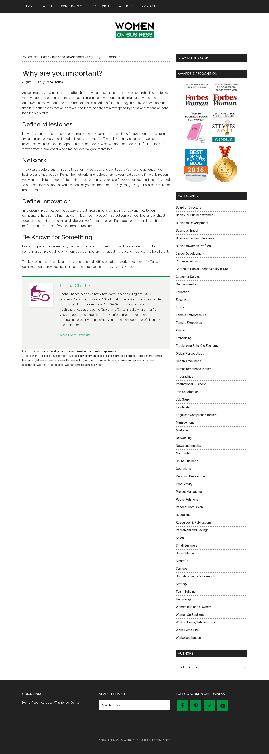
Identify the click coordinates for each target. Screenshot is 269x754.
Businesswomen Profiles (193, 246)
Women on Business (134, 29)
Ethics (180, 307)
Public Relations (187, 499)
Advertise (46, 702)
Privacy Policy (161, 739)
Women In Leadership (50, 364)
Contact (75, 702)
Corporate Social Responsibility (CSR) (202, 269)
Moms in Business (47, 360)
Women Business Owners (100, 360)
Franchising (184, 338)
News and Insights (189, 446)
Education (182, 292)
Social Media (185, 553)
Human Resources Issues (193, 369)
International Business (191, 384)
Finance (181, 330)
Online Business (187, 461)
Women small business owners (84, 364)
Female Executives (189, 323)
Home (26, 702)
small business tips (71, 360)
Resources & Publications (193, 522)
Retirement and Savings (192, 530)
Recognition (184, 515)
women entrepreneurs (132, 360)
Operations (183, 469)
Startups (181, 568)
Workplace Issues (188, 638)
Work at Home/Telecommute (195, 622)
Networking (184, 438)
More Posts (68, 335)
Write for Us (61, 702)
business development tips (85, 355)
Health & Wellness (188, 361)
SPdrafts (182, 561)
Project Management (190, 492)
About (35, 702)
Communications (187, 261)
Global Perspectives (190, 353)
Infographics (184, 376)
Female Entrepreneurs (102, 351)
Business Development (51, 351)
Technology (184, 599)
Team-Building (186, 591)
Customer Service (188, 277)
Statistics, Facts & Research (195, 576)
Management (185, 422)
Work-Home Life (187, 630)
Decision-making (77, 351)
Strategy (181, 584)
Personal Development (192, 476)
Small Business (186, 545)
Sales (180, 538)
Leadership (183, 407)
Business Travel (187, 230)
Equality (181, 300)
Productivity (184, 484)
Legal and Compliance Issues (196, 415)
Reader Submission (189, 507)
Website (85, 335)
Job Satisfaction (187, 392)
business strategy (114, 355)
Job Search (183, 399)
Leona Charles (75, 285)
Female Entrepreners (139, 355)
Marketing (183, 430)
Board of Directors (188, 207)
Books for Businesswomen (194, 215)
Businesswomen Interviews (195, 238)
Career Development (190, 253)
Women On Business (190, 615)
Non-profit (183, 453)
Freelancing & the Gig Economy (197, 346)
